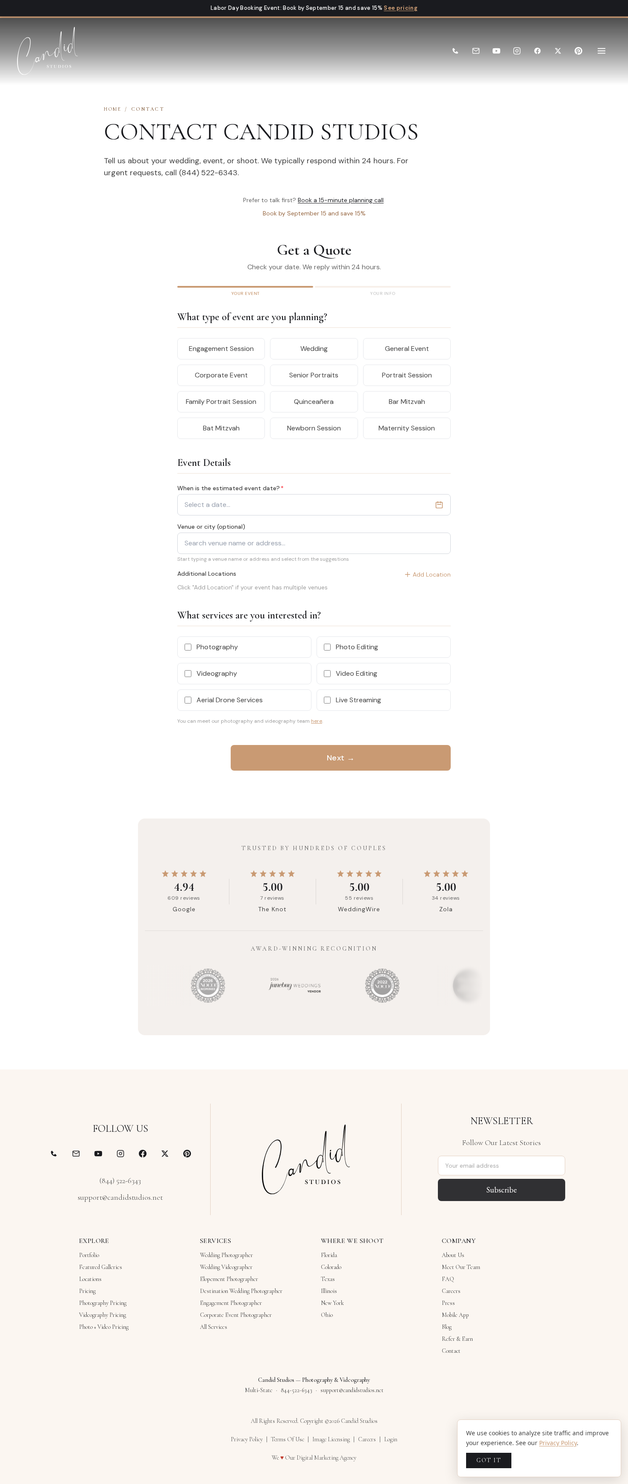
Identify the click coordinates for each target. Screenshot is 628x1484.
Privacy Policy (247, 1439)
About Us (453, 1255)
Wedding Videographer (226, 1267)
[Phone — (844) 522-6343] (53, 1153)
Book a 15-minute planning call (341, 200)
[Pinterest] (578, 50)
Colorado (331, 1267)
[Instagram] (516, 50)
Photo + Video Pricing (104, 1327)
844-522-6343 (296, 1390)
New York (332, 1303)
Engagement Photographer (231, 1303)
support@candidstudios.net (120, 1197)
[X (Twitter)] (557, 50)
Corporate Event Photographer (236, 1315)
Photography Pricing (102, 1303)
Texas (328, 1279)
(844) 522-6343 (120, 1180)
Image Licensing (331, 1439)
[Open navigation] (601, 50)
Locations (90, 1279)
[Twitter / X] (165, 1153)
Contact (451, 1350)
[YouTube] (496, 50)
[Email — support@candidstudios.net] (76, 1153)
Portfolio (89, 1255)
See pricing (400, 8)
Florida (329, 1255)
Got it (488, 1460)
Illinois (329, 1291)
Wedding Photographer (226, 1255)
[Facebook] (537, 50)
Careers (451, 1291)
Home (112, 109)
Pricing (87, 1291)
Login (390, 1439)
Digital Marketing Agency (326, 1457)
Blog (447, 1327)
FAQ (448, 1279)
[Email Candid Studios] (475, 50)
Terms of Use (287, 1439)
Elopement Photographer (229, 1279)
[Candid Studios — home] (47, 51)
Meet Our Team (461, 1267)
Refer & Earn (457, 1339)
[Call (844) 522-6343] (455, 50)
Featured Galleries (100, 1267)
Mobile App (455, 1315)
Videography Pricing (102, 1315)
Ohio (327, 1315)
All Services (213, 1327)
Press (448, 1303)
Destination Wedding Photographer (241, 1291)
